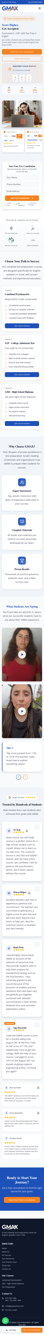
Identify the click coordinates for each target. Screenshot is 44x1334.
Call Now (12, 1330)
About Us (5, 1252)
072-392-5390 (33, 204)
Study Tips (6, 1265)
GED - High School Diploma (13, 1283)
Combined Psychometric (12, 1280)
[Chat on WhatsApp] (5, 1320)
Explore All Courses (22, 58)
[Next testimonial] (25, 777)
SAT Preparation (8, 1287)
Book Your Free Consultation (22, 52)
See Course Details (22, 326)
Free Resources (8, 1258)
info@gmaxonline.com (14, 1306)
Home (4, 1248)
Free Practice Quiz (9, 1262)
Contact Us (6, 1269)
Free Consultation (33, 1330)
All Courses (6, 1255)
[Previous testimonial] (18, 777)
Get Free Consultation (20, 198)
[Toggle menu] (39, 8)
